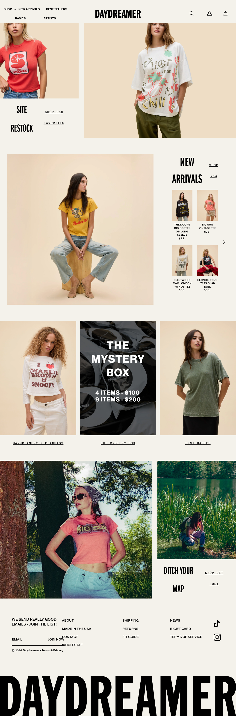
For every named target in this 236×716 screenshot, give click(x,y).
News (175, 620)
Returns (130, 629)
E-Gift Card (180, 629)
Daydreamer (31, 650)
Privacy (58, 650)
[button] (8, 9)
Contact (70, 637)
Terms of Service (186, 637)
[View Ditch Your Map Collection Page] (76, 530)
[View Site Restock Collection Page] (160, 69)
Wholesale (72, 645)
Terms (46, 650)
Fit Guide (130, 637)
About (68, 620)
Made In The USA (76, 629)
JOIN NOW (56, 639)
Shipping (130, 620)
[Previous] (224, 242)
